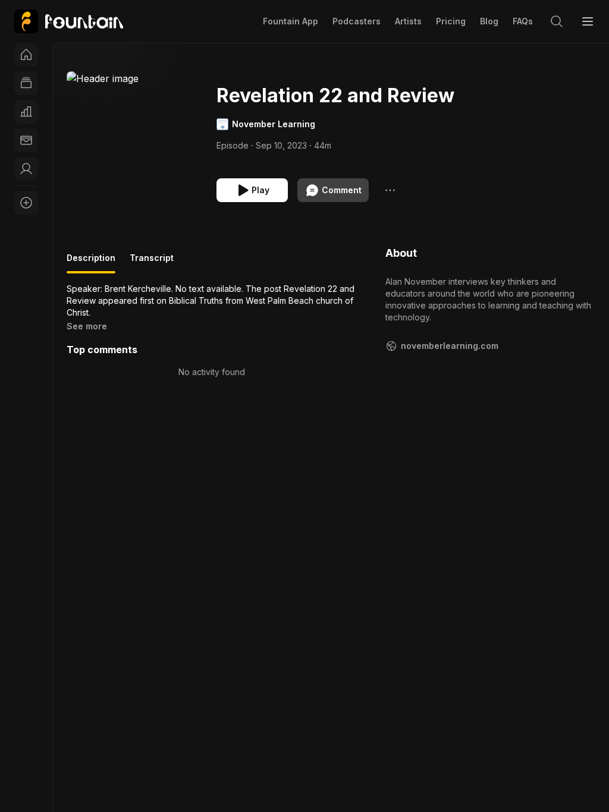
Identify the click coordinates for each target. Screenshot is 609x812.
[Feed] (26, 83)
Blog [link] (489, 21)
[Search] (556, 21)
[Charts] (26, 112)
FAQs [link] (523, 21)
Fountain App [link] (290, 21)
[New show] (26, 203)
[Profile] (26, 169)
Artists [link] (408, 21)
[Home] (26, 55)
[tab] (91, 262)
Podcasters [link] (356, 21)
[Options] (390, 190)
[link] (68, 21)
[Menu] (587, 21)
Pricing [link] (451, 21)
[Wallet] (26, 140)
